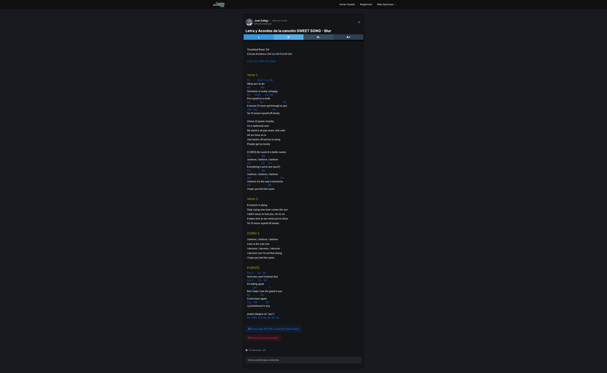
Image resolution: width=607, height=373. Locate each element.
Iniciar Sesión (347, 4)
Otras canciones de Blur (264, 337)
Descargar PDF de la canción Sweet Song (275, 328)
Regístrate (366, 4)
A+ (348, 37)
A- (318, 37)
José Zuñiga (261, 20)
